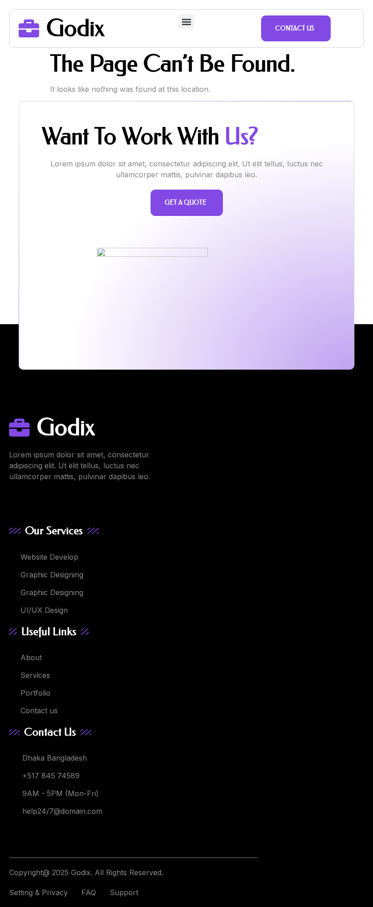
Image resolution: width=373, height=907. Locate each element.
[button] (186, 21)
